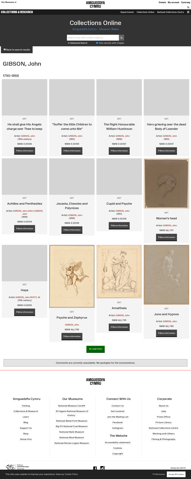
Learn (26, 417)
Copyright (117, 453)
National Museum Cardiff (71, 405)
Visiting (26, 405)
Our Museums (8, 2)
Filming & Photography (164, 439)
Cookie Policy (71, 474)
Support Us (26, 428)
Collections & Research (17, 12)
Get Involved (117, 411)
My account (173, 2)
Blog (25, 422)
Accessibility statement (117, 442)
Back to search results (18, 49)
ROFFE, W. (35, 297)
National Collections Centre (170, 12)
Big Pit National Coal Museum (72, 426)
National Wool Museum (71, 437)
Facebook (118, 422)
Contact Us (118, 405)
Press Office (163, 417)
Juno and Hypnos (166, 314)
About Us (163, 405)
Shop (25, 433)
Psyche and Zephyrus (72, 317)
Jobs (163, 411)
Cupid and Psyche (119, 203)
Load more (96, 349)
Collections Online (145, 12)
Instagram (117, 428)
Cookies (117, 448)
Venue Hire (26, 439)
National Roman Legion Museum (71, 443)
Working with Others (163, 433)
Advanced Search (78, 43)
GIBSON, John (28, 136)
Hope (24, 290)
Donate (162, 2)
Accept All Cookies (176, 474)
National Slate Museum (71, 432)
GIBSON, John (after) (23, 211)
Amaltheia (119, 308)
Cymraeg (185, 2)
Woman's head (166, 218)
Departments (127, 12)
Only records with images (111, 43)
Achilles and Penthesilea (24, 203)
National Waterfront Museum (71, 420)
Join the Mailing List (117, 417)
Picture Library (164, 422)
